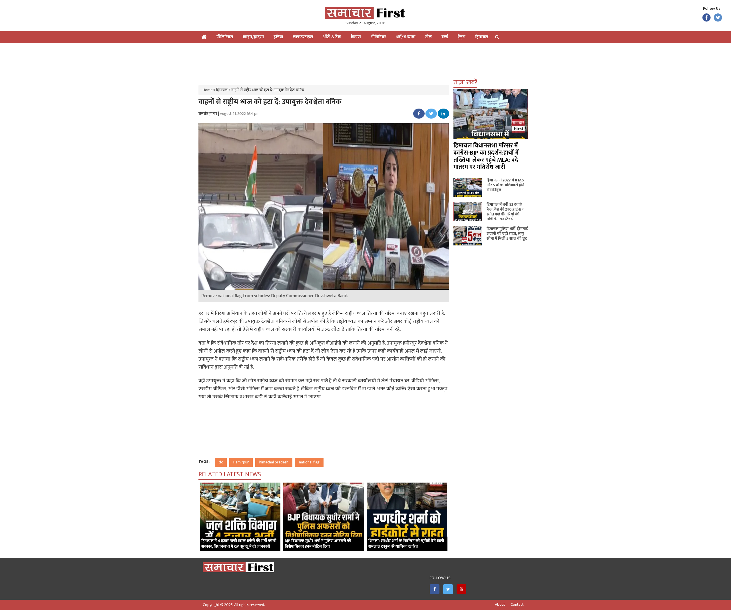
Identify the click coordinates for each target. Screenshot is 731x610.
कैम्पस (356, 37)
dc (221, 462)
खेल (428, 37)
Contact (517, 604)
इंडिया (278, 37)
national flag (309, 462)
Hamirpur (241, 462)
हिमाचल (481, 37)
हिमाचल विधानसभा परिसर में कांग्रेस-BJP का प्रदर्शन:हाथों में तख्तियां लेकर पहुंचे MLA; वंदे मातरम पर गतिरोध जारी (486, 156)
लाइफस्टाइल (303, 37)
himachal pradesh (273, 462)
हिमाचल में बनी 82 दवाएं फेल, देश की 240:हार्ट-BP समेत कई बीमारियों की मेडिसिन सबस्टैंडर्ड (505, 211)
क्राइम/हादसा (253, 37)
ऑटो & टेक (332, 37)
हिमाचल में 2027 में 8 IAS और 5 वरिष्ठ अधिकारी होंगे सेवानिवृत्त (505, 185)
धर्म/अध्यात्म (405, 37)
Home (207, 90)
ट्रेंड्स (461, 37)
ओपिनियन (378, 37)
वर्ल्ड (444, 37)
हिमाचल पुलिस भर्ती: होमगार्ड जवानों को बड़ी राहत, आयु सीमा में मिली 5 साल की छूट (507, 233)
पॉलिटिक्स (224, 37)
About (500, 604)
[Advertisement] (365, 62)
